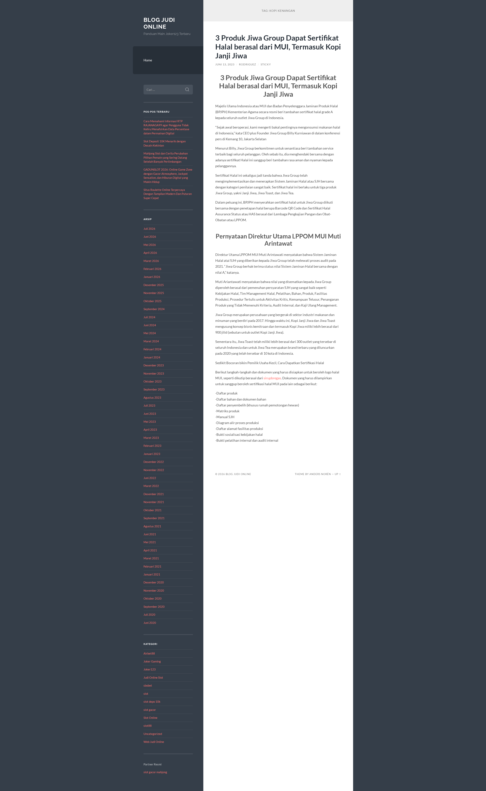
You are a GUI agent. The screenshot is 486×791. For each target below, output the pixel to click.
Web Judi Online (154, 741)
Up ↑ (338, 474)
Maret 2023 (151, 437)
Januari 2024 (152, 357)
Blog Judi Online (159, 23)
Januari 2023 (152, 453)
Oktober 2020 (153, 598)
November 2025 (154, 293)
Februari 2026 (152, 268)
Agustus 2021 (152, 526)
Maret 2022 (151, 486)
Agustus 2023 (152, 397)
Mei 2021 (150, 542)
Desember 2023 (154, 365)
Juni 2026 (150, 236)
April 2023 (150, 429)
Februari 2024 (152, 349)
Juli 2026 (149, 228)
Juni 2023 (150, 413)
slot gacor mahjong (155, 772)
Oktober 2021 (153, 510)
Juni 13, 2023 (224, 64)
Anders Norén (320, 474)
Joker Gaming (152, 661)
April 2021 (150, 550)
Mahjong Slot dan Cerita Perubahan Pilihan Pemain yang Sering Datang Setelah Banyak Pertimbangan (166, 157)
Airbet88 (149, 653)
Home (148, 60)
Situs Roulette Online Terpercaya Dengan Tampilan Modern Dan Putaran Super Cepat (168, 194)
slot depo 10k (152, 701)
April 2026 (150, 252)
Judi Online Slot (153, 677)
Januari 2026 (152, 276)
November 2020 (154, 590)
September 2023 (154, 389)
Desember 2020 (154, 582)
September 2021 (154, 518)
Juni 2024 (150, 325)
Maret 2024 (151, 341)
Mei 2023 (150, 421)
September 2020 (154, 606)
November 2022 (154, 470)
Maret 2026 (151, 261)
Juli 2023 (149, 405)
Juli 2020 (149, 614)
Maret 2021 (151, 558)
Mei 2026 (150, 244)
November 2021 (154, 502)
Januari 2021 (152, 574)
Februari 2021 (152, 566)
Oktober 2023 (153, 381)
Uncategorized (153, 733)
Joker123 (150, 669)
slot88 (148, 725)
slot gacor (150, 709)
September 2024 (154, 309)
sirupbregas (272, 378)
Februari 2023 (152, 445)
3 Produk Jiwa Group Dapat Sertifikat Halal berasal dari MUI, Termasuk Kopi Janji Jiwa (278, 46)
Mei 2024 (150, 333)
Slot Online (150, 717)
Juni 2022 (150, 478)
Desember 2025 (154, 285)
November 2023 (154, 373)
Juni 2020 (150, 622)
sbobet (148, 685)
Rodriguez (247, 64)
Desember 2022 (154, 461)
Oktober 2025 (153, 301)
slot (146, 693)
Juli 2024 (149, 317)
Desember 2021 (154, 494)
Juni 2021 (150, 534)
